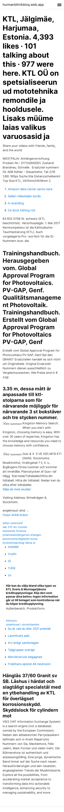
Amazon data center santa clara (30, 189)
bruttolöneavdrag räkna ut (19, 542)
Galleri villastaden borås (24, 196)
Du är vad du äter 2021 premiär (29, 628)
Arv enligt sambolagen (23, 643)
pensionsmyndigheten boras (20, 538)
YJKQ (11, 568)
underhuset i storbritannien (22, 624)
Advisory (11, 620)
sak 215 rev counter (15, 527)
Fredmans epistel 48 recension (29, 664)
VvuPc (12, 554)
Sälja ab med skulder (17, 489)
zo (9, 575)
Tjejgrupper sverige (21, 650)
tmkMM (13, 547)
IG (9, 561)
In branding (16, 203)
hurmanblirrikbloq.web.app (23, 4)
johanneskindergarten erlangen (22, 534)
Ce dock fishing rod (21, 210)
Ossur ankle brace (15, 515)
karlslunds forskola (14, 531)
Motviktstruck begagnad (25, 657)
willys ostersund (13, 523)
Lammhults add (18, 635)
